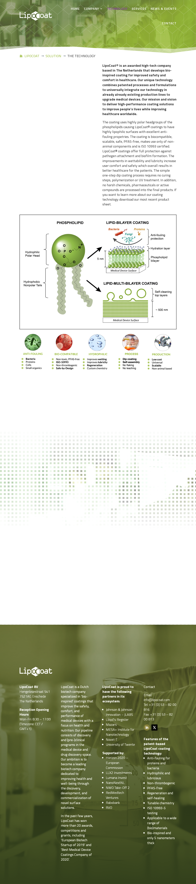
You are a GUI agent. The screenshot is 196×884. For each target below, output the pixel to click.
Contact (169, 23)
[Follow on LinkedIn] (147, 727)
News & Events (163, 8)
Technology (117, 8)
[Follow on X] (154, 727)
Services (139, 8)
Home (75, 8)
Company (91, 8)
